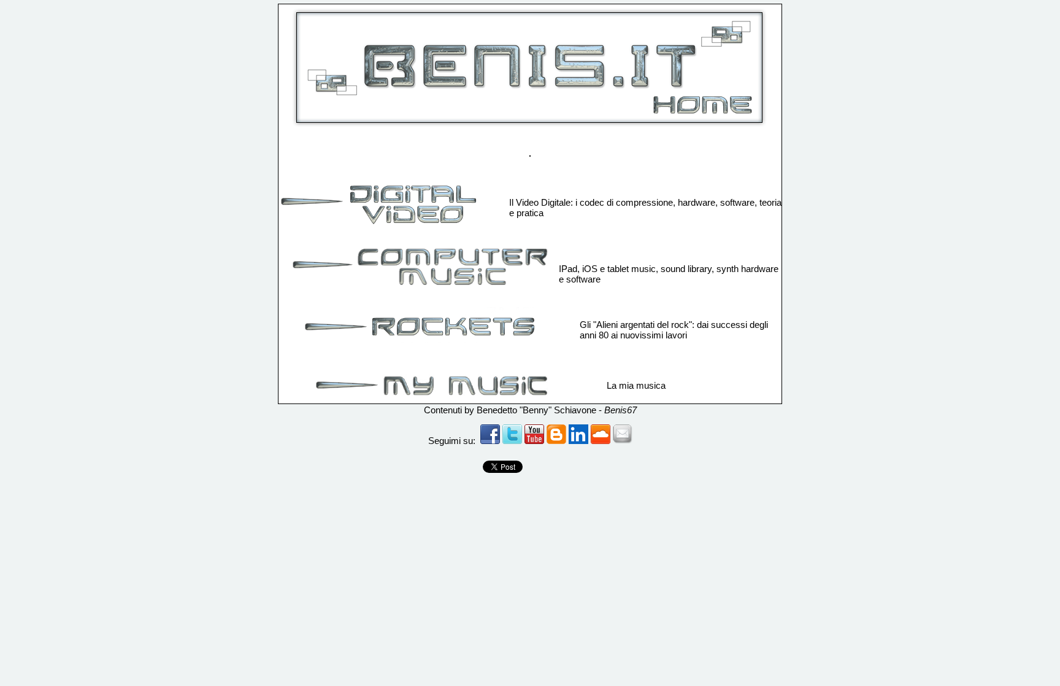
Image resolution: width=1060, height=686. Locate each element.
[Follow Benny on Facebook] (512, 441)
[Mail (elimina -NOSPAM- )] (622, 441)
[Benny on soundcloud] (600, 441)
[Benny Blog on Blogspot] (556, 441)
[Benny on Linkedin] (578, 441)
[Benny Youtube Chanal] (534, 441)
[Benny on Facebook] (490, 441)
